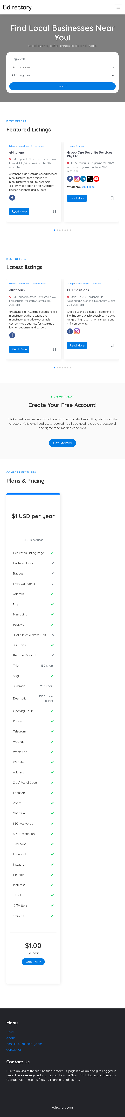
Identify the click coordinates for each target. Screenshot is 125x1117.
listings (12, 146)
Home (10, 1032)
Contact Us (13, 1050)
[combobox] (62, 67)
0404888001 (89, 187)
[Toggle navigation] (118, 7)
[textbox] (63, 67)
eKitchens (17, 152)
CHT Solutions (78, 290)
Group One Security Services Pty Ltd (89, 154)
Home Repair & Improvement (32, 146)
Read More (19, 211)
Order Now (33, 962)
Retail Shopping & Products (88, 283)
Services (80, 146)
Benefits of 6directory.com (24, 1044)
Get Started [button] (62, 443)
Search (62, 86)
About (10, 1038)
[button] (54, 230)
